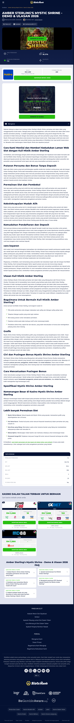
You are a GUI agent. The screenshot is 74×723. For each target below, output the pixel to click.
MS (36, 680)
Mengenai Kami (36, 644)
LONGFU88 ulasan (19, 525)
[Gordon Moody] (54, 698)
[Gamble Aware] (33, 705)
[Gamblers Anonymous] (26, 698)
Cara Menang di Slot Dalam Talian (36, 628)
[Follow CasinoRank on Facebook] (26, 675)
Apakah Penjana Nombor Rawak (37, 632)
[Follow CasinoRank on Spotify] (43, 675)
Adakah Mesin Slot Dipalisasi (36, 618)
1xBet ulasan (55, 525)
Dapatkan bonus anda (42, 78)
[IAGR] (16, 698)
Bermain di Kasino (37, 38)
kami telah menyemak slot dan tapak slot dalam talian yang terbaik (32, 442)
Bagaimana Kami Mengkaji (37, 650)
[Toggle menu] (3, 2)
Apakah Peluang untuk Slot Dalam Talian (36, 625)
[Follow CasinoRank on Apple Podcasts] (47, 675)
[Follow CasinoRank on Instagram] (30, 675)
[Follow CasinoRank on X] (34, 675)
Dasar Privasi (36, 647)
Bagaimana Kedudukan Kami (36, 654)
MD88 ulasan (19, 553)
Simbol (36, 622)
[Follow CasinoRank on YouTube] (39, 675)
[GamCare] (38, 698)
